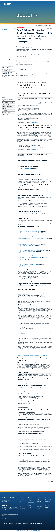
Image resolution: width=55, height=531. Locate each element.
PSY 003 (22, 209)
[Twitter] (3, 505)
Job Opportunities (33, 523)
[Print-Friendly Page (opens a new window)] (50, 28)
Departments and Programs (30, 500)
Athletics (19, 523)
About (42, 3)
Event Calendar (39, 504)
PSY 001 (19, 209)
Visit (20, 511)
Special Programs (30, 509)
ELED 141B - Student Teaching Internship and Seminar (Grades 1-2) (29, 263)
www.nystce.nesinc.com (44, 322)
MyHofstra (48, 3)
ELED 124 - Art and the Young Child (24, 242)
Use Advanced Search (5, 29)
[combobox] (44, 25)
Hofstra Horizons (47, 501)
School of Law (21, 506)
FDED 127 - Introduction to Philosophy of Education (27, 243)
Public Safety (38, 508)
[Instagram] (6, 505)
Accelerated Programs (5, 64)
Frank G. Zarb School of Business (7, 81)
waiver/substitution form (34, 122)
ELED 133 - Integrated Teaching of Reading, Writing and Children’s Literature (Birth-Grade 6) (33, 255)
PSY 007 (25, 209)
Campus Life (34, 3)
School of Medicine (22, 508)
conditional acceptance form (31, 121)
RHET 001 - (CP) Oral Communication (25, 168)
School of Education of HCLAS (6, 79)
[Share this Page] (49, 28)
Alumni (45, 3)
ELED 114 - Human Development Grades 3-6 (26, 246)
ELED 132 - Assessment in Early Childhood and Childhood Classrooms (30, 253)
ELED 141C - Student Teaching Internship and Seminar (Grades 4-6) (29, 264)
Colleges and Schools (31, 502)
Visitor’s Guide (39, 511)
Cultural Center (39, 501)
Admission (26, 3)
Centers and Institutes (48, 499)
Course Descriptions (5, 33)
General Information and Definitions (7, 106)
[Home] (11, 4)
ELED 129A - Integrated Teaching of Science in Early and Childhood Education (31, 250)
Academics (30, 3)
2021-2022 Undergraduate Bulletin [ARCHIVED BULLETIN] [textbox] (43, 25)
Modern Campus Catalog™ (35, 530)
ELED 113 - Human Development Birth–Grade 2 (26, 245)
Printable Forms (4, 110)
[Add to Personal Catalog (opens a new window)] (48, 28)
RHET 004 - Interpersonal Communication (25, 169)
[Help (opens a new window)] (51, 28)
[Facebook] (4, 505)
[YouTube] (8, 505)
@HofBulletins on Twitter (6, 112)
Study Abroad (4, 62)
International (21, 504)
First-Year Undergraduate (23, 499)
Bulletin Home (4, 31)
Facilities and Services (5, 104)
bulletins (17, 530)
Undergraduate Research (48, 509)
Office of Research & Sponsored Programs (48, 505)
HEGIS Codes (4, 108)
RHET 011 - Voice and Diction (23, 172)
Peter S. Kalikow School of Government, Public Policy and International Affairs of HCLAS (8, 76)
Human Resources (39, 506)
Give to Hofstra (25, 523)
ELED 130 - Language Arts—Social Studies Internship (27, 251)
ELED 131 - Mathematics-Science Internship (26, 252)
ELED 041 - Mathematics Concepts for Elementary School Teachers (29, 231)
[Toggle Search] (52, 2)
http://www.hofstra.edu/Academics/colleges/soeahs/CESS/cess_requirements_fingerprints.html (33, 355)
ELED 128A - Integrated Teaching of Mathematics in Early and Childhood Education (32, 249)
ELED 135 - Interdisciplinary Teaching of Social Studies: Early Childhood (30, 257)
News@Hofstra (39, 523)
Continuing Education (31, 507)
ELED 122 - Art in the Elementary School (25, 240)
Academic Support (30, 505)
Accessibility (4, 523)
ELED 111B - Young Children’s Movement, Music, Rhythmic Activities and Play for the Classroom (34, 238)
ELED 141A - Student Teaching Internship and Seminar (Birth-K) (29, 262)
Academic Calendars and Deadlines (7, 102)
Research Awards (47, 507)
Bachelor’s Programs (5, 50)
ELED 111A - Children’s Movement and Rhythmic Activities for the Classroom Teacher (32, 236)
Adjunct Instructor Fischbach (20, 47)
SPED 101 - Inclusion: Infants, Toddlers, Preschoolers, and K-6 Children (30, 244)
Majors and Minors (5, 52)
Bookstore (38, 499)
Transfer (21, 501)
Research (38, 3)
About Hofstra (10, 523)
